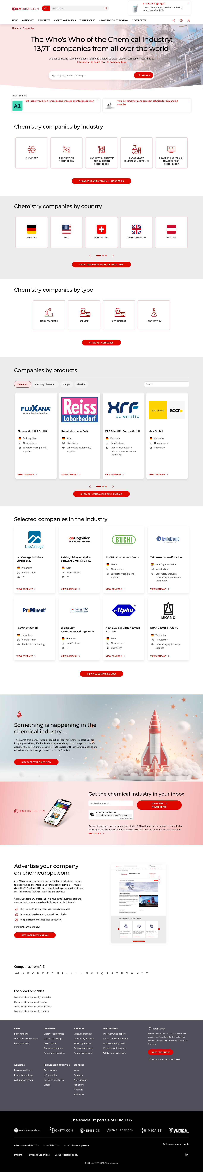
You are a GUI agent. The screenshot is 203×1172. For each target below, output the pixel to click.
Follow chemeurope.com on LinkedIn (166, 1059)
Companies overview (54, 1053)
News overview (21, 1043)
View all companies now (101, 673)
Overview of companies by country (31, 1011)
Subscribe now (161, 1052)
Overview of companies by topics (30, 1001)
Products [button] (44, 20)
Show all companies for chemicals (101, 493)
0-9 (17, 973)
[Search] (106, 8)
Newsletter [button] (139, 20)
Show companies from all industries (101, 181)
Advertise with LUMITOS (26, 1145)
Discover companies (54, 1033)
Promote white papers (114, 1048)
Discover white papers (114, 1033)
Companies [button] (28, 20)
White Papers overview (114, 1053)
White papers (80, 1079)
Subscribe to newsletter (159, 805)
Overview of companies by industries (32, 997)
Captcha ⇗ (126, 818)
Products (78, 1075)
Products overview (83, 1053)
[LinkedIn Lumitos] (187, 1154)
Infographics (50, 1075)
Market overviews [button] (65, 20)
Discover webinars (23, 1070)
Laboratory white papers (115, 1038)
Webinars (78, 1089)
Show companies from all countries (101, 264)
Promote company (53, 1048)
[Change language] (181, 20)
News (76, 1070)
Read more (94, 833)
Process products (82, 1043)
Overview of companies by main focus (33, 1006)
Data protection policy (66, 1154)
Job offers (79, 1084)
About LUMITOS (51, 1145)
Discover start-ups (53, 1038)
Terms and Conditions (38, 1154)
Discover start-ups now (36, 762)
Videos (47, 1084)
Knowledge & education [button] (113, 20)
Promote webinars (23, 1075)
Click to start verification (114, 815)
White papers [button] (88, 20)
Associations (50, 1043)
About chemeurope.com (76, 1145)
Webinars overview (23, 1079)
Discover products (83, 1033)
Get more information (34, 935)
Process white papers (114, 1043)
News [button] (15, 20)
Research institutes (54, 1079)
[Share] (173, 20)
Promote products (83, 1048)
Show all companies (101, 342)
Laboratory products (84, 1038)
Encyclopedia (50, 1070)
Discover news (21, 1033)
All (45, 8)
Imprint (18, 1154)
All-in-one (79, 1094)
